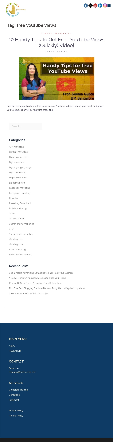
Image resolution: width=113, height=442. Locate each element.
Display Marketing (18, 177)
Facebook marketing (19, 188)
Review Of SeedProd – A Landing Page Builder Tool (35, 283)
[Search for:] (25, 126)
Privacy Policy (16, 410)
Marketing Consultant (20, 203)
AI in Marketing (16, 147)
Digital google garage (20, 167)
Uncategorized (16, 239)
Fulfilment (14, 400)
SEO (11, 229)
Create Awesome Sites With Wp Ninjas (28, 293)
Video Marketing (17, 249)
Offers (12, 213)
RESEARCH (15, 351)
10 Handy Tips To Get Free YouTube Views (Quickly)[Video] (56, 42)
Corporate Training (18, 389)
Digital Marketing (17, 172)
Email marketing (17, 182)
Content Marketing (56, 34)
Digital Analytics (17, 162)
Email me (13, 368)
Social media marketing (21, 234)
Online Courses (16, 218)
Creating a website (18, 157)
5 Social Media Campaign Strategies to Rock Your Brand (37, 278)
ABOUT (13, 345)
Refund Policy (16, 415)
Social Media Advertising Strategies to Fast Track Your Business (41, 273)
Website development (20, 254)
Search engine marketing (21, 224)
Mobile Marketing (18, 208)
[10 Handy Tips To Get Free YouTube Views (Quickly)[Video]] (56, 78)
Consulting (14, 395)
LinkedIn (13, 198)
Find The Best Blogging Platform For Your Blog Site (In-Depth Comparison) (47, 288)
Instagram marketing (19, 193)
